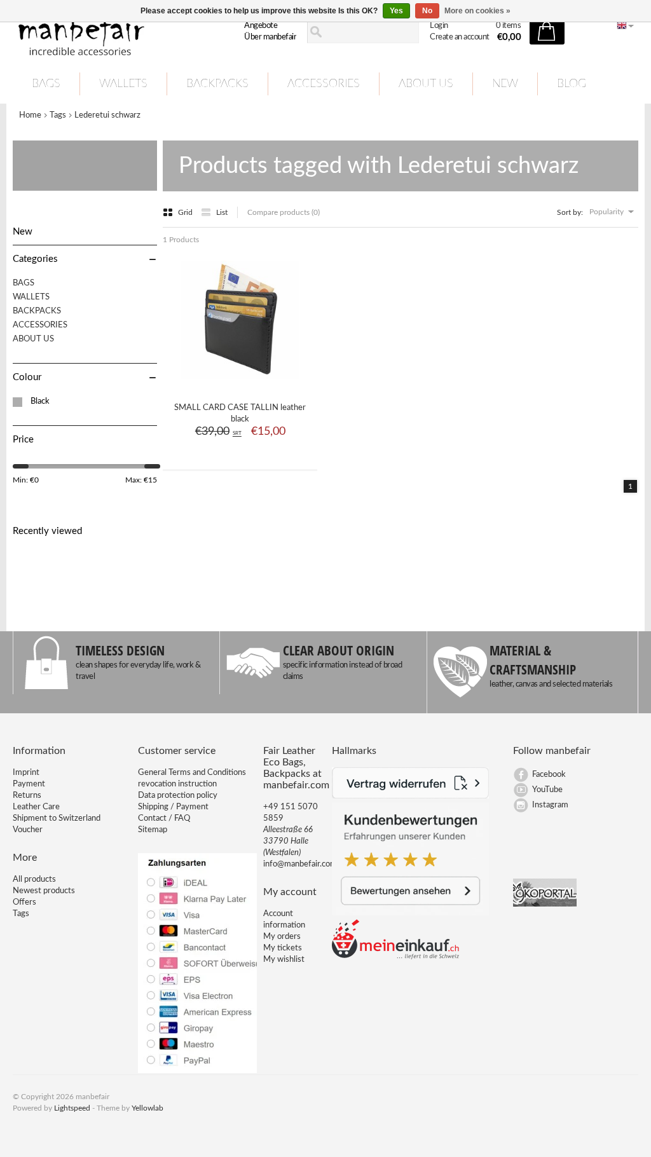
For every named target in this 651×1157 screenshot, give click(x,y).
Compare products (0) (283, 212)
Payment (29, 784)
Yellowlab (147, 1108)
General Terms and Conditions (192, 773)
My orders (282, 937)
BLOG (571, 84)
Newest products (44, 891)
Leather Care (36, 807)
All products (34, 879)
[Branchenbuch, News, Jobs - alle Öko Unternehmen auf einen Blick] (545, 904)
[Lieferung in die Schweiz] (395, 957)
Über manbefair (270, 37)
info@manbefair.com (300, 864)
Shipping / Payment (173, 807)
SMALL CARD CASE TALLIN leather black (240, 413)
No (427, 10)
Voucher (28, 830)
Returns (27, 795)
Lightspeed (72, 1108)
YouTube (547, 790)
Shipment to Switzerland (56, 818)
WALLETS (123, 84)
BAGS (46, 84)
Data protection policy (177, 795)
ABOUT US (426, 84)
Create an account (460, 37)
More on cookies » (477, 10)
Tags (58, 115)
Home (30, 115)
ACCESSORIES (323, 84)
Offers (24, 902)
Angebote (260, 26)
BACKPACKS (217, 84)
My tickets (282, 948)
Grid (186, 212)
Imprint (26, 773)
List (222, 212)
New (505, 84)
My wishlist (284, 959)
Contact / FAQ (164, 818)
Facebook (549, 774)
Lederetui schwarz (107, 115)
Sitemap (152, 830)
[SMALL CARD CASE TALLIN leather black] (240, 384)
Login (439, 26)
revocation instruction (177, 784)
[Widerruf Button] (411, 796)
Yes (396, 10)
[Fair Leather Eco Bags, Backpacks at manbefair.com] (110, 32)
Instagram (550, 805)
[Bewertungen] (411, 913)
